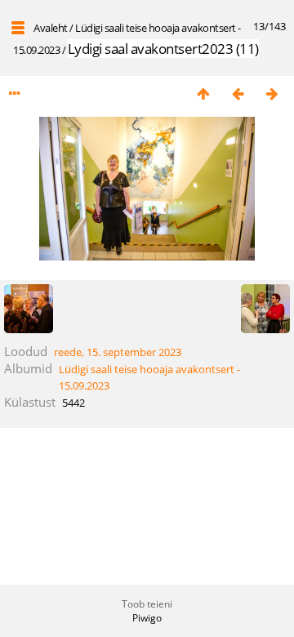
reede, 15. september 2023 (117, 352)
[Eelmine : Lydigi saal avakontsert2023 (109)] (237, 93)
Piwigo (147, 618)
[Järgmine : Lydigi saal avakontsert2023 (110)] (272, 93)
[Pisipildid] (203, 93)
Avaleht (50, 27)
